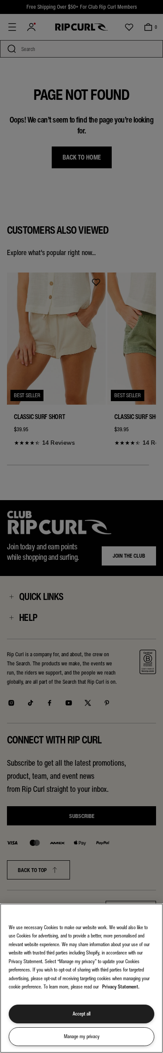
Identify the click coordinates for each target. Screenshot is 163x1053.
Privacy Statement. (121, 986)
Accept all (81, 1013)
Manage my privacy (82, 1036)
